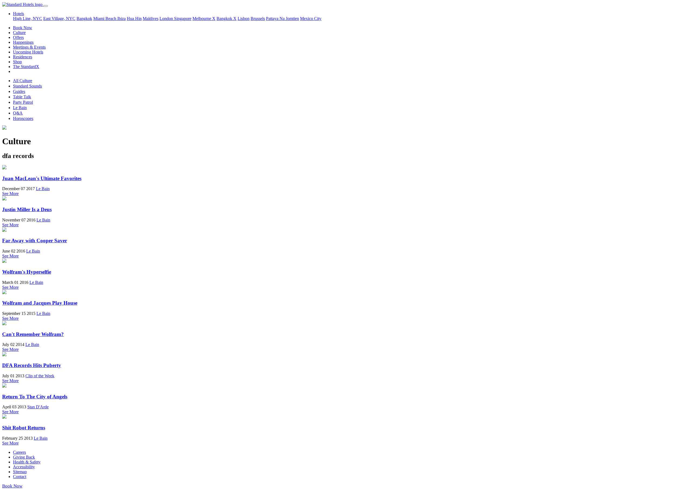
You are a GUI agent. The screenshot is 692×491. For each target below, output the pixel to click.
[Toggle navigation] (46, 6)
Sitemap (20, 471)
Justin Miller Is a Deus (27, 209)
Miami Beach (105, 18)
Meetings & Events (29, 47)
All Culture (22, 80)
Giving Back (24, 457)
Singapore (182, 18)
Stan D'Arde (38, 407)
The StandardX (26, 66)
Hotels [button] (18, 13)
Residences (22, 57)
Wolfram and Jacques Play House (39, 303)
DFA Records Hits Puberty (31, 365)
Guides (19, 91)
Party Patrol (23, 102)
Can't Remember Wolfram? (33, 334)
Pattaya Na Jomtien (282, 18)
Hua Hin (134, 18)
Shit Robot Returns (23, 428)
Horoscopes (23, 118)
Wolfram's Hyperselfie (26, 272)
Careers (19, 452)
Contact (19, 476)
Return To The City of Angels (34, 396)
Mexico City (310, 18)
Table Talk (22, 97)
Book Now (22, 27)
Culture (19, 32)
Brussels (258, 18)
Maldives (150, 18)
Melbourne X (203, 18)
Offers (18, 37)
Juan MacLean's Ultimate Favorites (41, 178)
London (166, 18)
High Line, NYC (27, 18)
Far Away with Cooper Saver (34, 240)
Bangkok (84, 18)
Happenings (23, 42)
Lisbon (243, 18)
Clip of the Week (39, 376)
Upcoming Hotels (28, 52)
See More (10, 193)
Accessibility (24, 467)
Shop (17, 61)
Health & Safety (27, 462)
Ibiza (121, 18)
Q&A (18, 113)
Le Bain (20, 107)
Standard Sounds (27, 86)
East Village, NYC (59, 18)
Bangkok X (227, 18)
